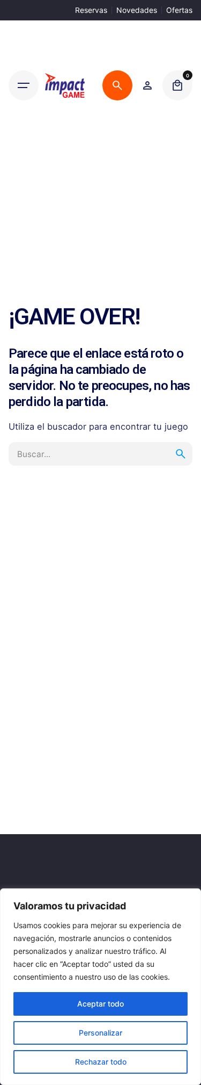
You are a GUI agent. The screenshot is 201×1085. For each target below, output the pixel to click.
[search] (180, 454)
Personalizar (100, 1032)
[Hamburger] (24, 85)
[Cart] (177, 85)
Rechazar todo (100, 1061)
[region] (100, 986)
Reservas (91, 10)
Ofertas (179, 10)
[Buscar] (117, 85)
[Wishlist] (147, 85)
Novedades (136, 10)
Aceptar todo (100, 1003)
